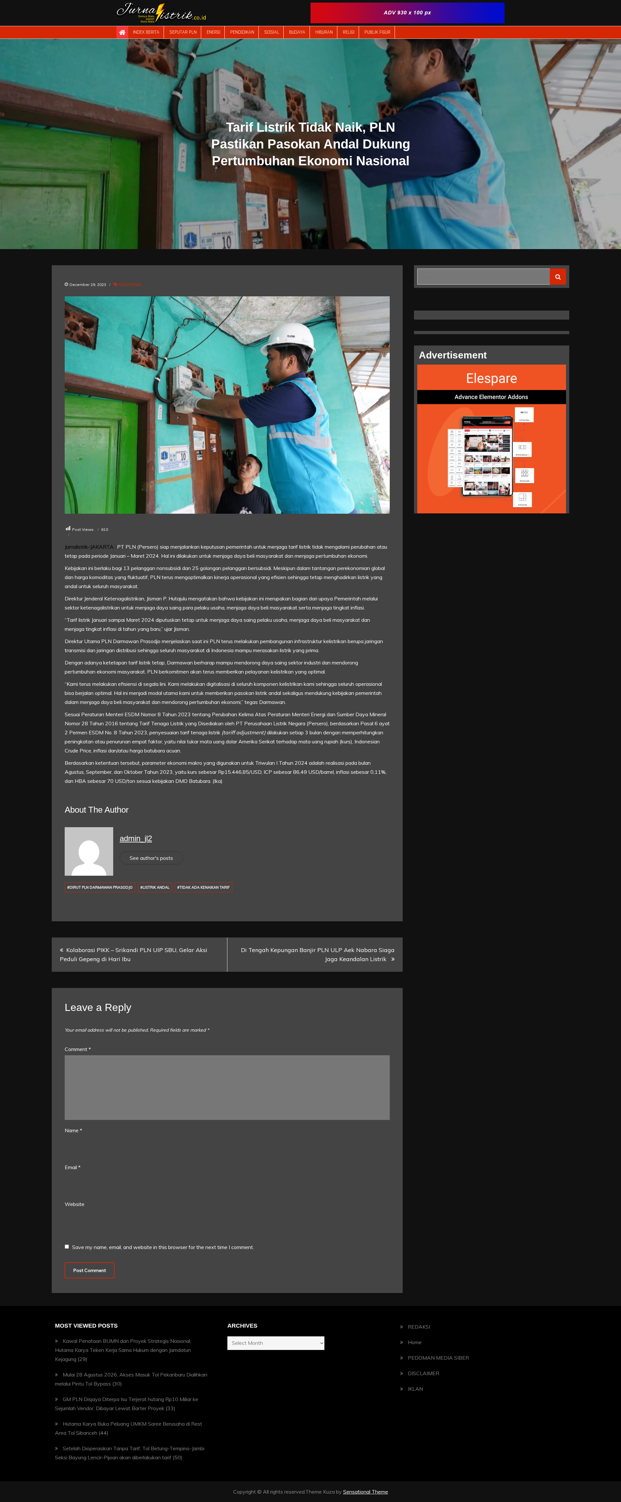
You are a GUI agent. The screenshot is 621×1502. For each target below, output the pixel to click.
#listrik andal (154, 887)
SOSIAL (271, 32)
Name (73, 1130)
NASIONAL (130, 284)
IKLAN (415, 1389)
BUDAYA (297, 32)
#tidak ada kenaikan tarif (203, 887)
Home (415, 1342)
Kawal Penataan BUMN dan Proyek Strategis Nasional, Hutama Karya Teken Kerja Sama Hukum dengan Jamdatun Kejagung (123, 1350)
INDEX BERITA (146, 32)
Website (74, 1204)
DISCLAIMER (423, 1373)
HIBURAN (324, 32)
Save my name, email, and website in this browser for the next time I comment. (163, 1247)
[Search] (558, 277)
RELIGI (348, 32)
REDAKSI (419, 1326)
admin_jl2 (136, 838)
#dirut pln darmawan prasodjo (100, 887)
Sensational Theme (365, 1491)
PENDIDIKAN (242, 32)
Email (73, 1167)
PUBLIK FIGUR (377, 32)
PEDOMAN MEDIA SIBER (438, 1357)
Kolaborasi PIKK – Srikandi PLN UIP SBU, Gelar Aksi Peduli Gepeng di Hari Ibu (133, 954)
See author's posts (151, 858)
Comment (78, 1049)
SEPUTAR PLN (183, 32)
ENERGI (213, 32)
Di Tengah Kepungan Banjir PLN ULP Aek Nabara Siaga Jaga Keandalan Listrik (318, 954)
